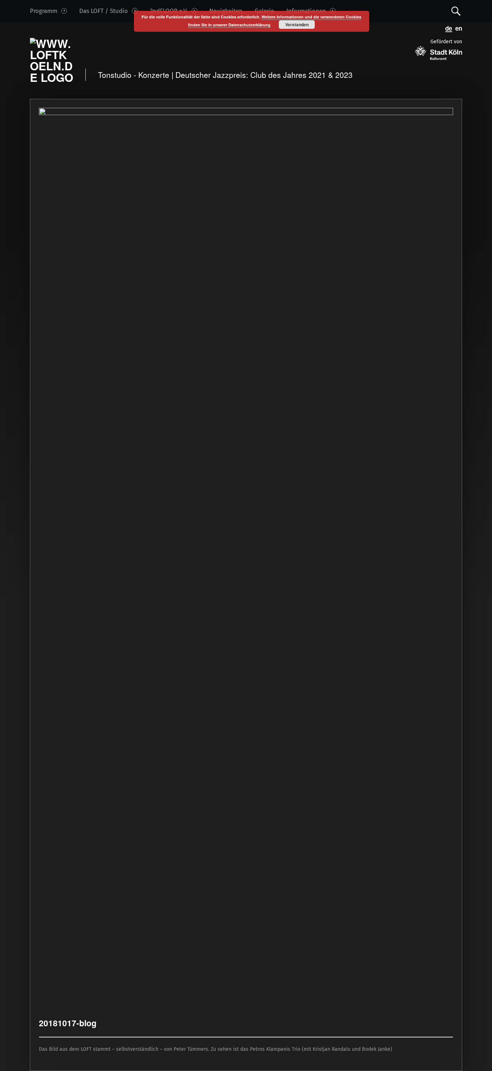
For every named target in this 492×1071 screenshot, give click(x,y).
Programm (43, 10)
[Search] (456, 10)
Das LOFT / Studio (103, 10)
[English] (457, 28)
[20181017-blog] (246, 112)
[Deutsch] (447, 28)
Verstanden (297, 24)
